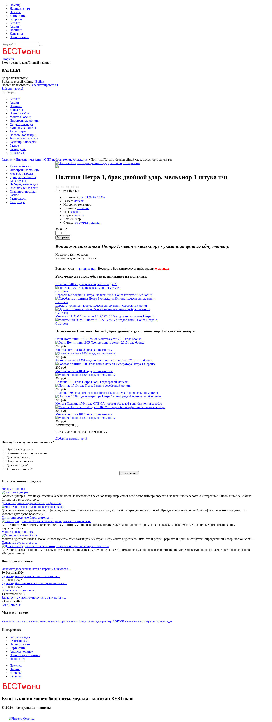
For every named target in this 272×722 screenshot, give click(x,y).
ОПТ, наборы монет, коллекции (65, 159)
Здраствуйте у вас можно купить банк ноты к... (34, 597)
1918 (67, 621)
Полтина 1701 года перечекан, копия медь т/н (86, 284)
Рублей (43, 621)
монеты (79, 201)
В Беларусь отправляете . (19, 590)
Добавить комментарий (71, 438)
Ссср (109, 621)
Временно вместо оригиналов (26, 453)
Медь (18, 621)
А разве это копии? (19, 469)
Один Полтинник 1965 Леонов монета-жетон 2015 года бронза (98, 339)
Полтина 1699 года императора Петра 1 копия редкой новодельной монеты (106, 392)
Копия (118, 620)
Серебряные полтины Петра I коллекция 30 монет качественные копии (103, 295)
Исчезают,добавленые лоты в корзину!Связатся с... (36, 569)
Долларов (101, 621)
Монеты (91, 621)
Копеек (141, 621)
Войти (39, 81)
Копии (5, 621)
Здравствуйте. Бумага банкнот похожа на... (31, 576)
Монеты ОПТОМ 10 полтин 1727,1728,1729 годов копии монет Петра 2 (104, 316)
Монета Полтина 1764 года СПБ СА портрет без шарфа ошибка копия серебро (108, 403)
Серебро (60, 621)
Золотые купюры (13, 488)
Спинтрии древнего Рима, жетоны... (26, 517)
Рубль (159, 621)
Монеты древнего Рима (18, 531)
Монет (12, 621)
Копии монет (131, 621)
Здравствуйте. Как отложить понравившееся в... (34, 583)
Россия (79, 215)
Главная (7, 159)
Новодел (167, 621)
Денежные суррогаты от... (19, 542)
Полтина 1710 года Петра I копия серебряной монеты (91, 382)
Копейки (35, 621)
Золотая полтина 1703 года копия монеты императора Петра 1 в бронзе (103, 360)
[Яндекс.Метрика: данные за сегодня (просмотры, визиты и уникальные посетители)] (21, 718)
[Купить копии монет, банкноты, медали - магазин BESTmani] (21, 55)
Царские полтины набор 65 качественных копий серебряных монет (101, 305)
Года (82, 621)
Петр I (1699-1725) (92, 197)
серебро (75, 211)
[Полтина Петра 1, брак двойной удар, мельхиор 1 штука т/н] (97, 163)
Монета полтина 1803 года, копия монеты (84, 349)
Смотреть (61, 291)
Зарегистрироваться (44, 85)
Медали (26, 621)
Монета (51, 621)
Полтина (83, 208)
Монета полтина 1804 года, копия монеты (84, 371)
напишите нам (86, 268)
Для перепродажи (18, 457)
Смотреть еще (11, 604)
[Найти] (40, 45)
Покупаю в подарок (20, 461)
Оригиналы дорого (19, 449)
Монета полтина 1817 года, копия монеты (84, 414)
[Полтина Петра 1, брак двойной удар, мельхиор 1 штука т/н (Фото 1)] (57, 167)
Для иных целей (17, 465)
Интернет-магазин (28, 159)
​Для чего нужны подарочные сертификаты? (31, 503)
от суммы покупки (88, 222)
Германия (151, 621)
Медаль (74, 621)
